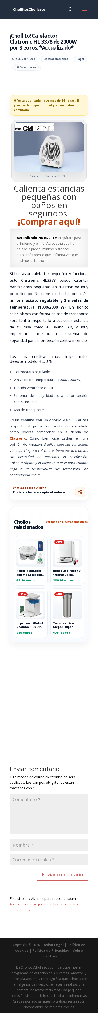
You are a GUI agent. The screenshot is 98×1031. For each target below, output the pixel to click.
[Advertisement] (49, 693)
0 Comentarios (26, 67)
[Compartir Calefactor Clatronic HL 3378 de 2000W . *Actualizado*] (80, 492)
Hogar (80, 59)
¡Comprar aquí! (49, 221)
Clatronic (18, 438)
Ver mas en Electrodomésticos (67, 522)
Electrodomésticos (56, 59)
